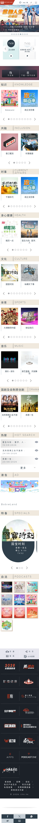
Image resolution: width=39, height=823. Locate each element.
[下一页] (33, 49)
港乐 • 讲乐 (9, 371)
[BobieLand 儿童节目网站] (28, 681)
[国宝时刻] (18, 531)
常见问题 (27, 785)
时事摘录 (29, 154)
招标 (28, 782)
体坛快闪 (29, 328)
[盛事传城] (28, 740)
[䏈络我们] (7, 656)
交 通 (12, 651)
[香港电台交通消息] (7, 651)
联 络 (12, 656)
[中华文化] (10, 726)
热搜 (4, 435)
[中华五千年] (10, 770)
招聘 (19, 782)
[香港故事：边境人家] (7, 625)
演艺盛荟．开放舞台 (29, 372)
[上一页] (5, 49)
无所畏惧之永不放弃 (9, 416)
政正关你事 (29, 110)
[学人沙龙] (19, 587)
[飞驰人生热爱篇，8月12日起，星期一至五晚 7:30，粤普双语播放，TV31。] (19, 18)
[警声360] (7, 600)
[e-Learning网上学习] (28, 696)
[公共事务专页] (10, 711)
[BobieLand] (19, 493)
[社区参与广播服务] (28, 711)
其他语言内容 (18, 790)
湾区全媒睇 (11, 50)
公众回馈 (31, 656)
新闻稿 (8, 782)
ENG (24, 2)
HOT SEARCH (25, 435)
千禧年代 (10, 197)
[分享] (26, 651)
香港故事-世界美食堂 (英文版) (27, 50)
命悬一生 (29, 415)
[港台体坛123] (7, 587)
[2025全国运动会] (10, 666)
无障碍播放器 (25, 787)
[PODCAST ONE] (28, 755)
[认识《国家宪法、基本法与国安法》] (28, 726)
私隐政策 (9, 787)
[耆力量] (10, 740)
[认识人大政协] (32, 612)
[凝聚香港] (19, 600)
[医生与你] (32, 587)
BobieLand (9, 110)
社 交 (31, 651)
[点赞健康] (10, 681)
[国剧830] (10, 696)
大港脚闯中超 (9, 328)
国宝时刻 (10, 284)
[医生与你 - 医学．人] (36, 442)
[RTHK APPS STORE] (10, 755)
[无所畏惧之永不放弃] (36, 450)
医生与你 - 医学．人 (29, 242)
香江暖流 (10, 154)
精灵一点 (10, 241)
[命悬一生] (36, 458)
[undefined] (20, 2)
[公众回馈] (25, 656)
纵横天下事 (29, 284)
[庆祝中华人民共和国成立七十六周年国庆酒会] (7, 612)
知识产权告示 (11, 785)
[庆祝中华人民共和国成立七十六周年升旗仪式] (19, 612)
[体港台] (28, 666)
